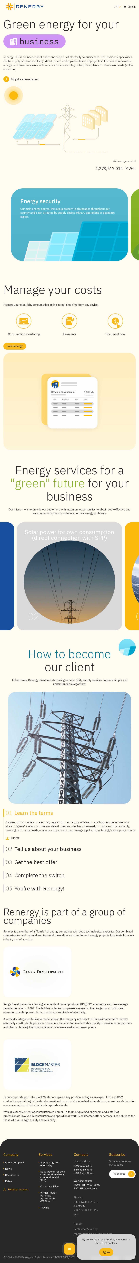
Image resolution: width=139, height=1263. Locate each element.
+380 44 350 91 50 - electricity (86, 1203)
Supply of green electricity (49, 1164)
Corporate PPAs (49, 1186)
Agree (106, 1252)
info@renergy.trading (85, 1229)
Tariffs (15, 837)
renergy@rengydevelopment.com (93, 1233)
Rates (8, 1181)
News (8, 1168)
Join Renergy (15, 346)
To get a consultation (24, 79)
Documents (12, 1175)
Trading (44, 1207)
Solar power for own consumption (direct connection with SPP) (52, 1176)
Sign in (132, 6)
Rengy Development (15, 1004)
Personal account (17, 1189)
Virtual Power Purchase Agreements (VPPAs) (48, 1197)
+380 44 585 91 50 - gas (86, 1212)
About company (14, 1162)
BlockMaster (44, 1097)
